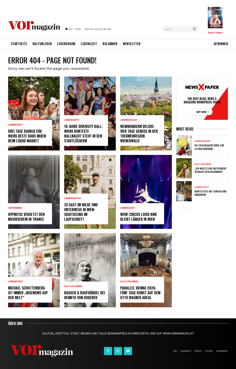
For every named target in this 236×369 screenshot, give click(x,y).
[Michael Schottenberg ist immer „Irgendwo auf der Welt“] (34, 270)
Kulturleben (73, 286)
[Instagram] (118, 351)
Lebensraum (72, 198)
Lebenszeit (15, 125)
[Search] (194, 29)
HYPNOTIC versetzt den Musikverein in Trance (26, 216)
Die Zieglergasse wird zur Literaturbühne (209, 146)
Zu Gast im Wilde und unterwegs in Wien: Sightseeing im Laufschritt (81, 212)
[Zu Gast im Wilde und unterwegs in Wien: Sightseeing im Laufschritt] (90, 192)
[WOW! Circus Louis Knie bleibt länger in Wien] (146, 192)
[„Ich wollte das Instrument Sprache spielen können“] (184, 168)
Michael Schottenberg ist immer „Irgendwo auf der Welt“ (28, 292)
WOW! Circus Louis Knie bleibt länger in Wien (138, 216)
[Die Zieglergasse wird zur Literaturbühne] (184, 145)
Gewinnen (15, 208)
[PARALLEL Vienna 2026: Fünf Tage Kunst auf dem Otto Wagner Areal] (146, 270)
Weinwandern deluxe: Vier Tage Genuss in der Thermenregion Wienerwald (139, 133)
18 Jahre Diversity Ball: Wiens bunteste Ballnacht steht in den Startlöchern (83, 133)
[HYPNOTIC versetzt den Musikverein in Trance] (34, 192)
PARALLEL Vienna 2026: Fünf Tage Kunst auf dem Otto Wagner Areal (140, 292)
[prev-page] (178, 208)
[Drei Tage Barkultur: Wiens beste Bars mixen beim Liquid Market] (34, 113)
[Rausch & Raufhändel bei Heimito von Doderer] (90, 270)
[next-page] (184, 208)
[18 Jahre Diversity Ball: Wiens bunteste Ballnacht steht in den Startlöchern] (90, 113)
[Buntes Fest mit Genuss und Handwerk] (184, 191)
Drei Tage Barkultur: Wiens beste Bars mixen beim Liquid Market (27, 135)
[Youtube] (128, 351)
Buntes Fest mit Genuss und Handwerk (211, 193)
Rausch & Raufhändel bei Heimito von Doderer (84, 295)
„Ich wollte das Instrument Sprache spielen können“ (211, 170)
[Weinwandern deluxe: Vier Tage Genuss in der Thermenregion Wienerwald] (146, 113)
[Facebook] (108, 351)
